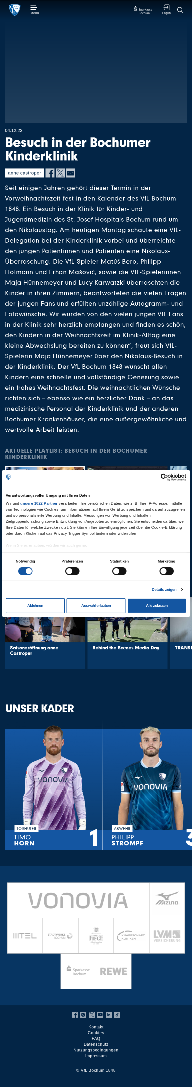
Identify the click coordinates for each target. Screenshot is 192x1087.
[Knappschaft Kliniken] (131, 936)
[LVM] (167, 936)
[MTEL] (25, 936)
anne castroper (24, 172)
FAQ (96, 1038)
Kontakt (96, 1027)
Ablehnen (35, 606)
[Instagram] (83, 1015)
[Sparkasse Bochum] (78, 971)
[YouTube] (100, 1015)
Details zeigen (164, 589)
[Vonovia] (78, 900)
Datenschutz (96, 1044)
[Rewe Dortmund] (114, 971)
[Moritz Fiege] (96, 936)
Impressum (96, 1056)
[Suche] (180, 10)
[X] (60, 172)
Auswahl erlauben (96, 606)
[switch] (72, 571)
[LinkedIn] (109, 1015)
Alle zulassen (157, 606)
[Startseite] (14, 10)
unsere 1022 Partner (39, 503)
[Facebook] (50, 172)
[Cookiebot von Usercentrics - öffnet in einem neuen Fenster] (164, 477)
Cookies (96, 1033)
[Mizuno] (167, 900)
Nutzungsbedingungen (96, 1050)
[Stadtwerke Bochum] (61, 936)
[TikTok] (117, 1015)
